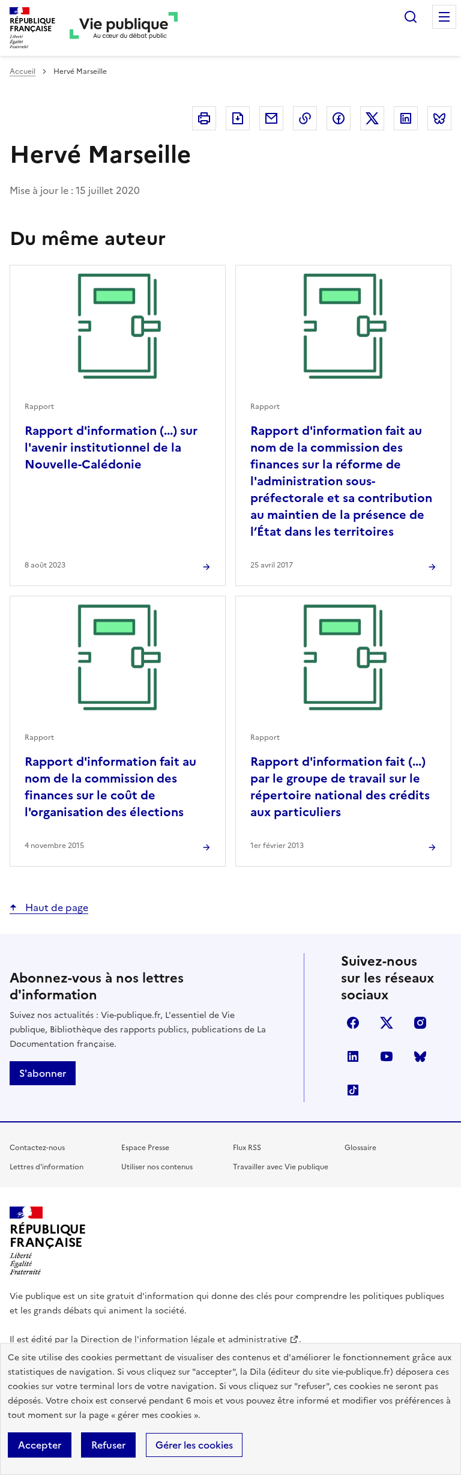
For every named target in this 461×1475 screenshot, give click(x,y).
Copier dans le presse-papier (305, 118)
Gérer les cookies (194, 1445)
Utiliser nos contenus (157, 1167)
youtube (387, 1056)
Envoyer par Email (271, 118)
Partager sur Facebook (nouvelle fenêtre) (339, 118)
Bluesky (420, 1056)
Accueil (22, 71)
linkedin (353, 1056)
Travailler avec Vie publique (280, 1167)
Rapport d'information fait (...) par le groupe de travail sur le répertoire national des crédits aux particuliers (340, 787)
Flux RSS (247, 1147)
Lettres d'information (46, 1167)
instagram (420, 1023)
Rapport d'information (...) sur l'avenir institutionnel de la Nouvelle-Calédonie (111, 447)
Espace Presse (145, 1147)
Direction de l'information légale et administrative (183, 1339)
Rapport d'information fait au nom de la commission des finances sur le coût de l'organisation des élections (110, 787)
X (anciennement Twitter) (387, 1023)
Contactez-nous (37, 1147)
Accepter (39, 1445)
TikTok (353, 1090)
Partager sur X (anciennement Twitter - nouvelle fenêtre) (372, 118)
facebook (353, 1023)
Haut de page (55, 907)
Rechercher (411, 17)
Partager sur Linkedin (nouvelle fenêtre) (406, 118)
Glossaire (360, 1147)
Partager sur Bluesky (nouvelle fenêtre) (439, 118)
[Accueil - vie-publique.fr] (124, 28)
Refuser (108, 1445)
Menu (444, 17)
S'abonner (42, 1073)
